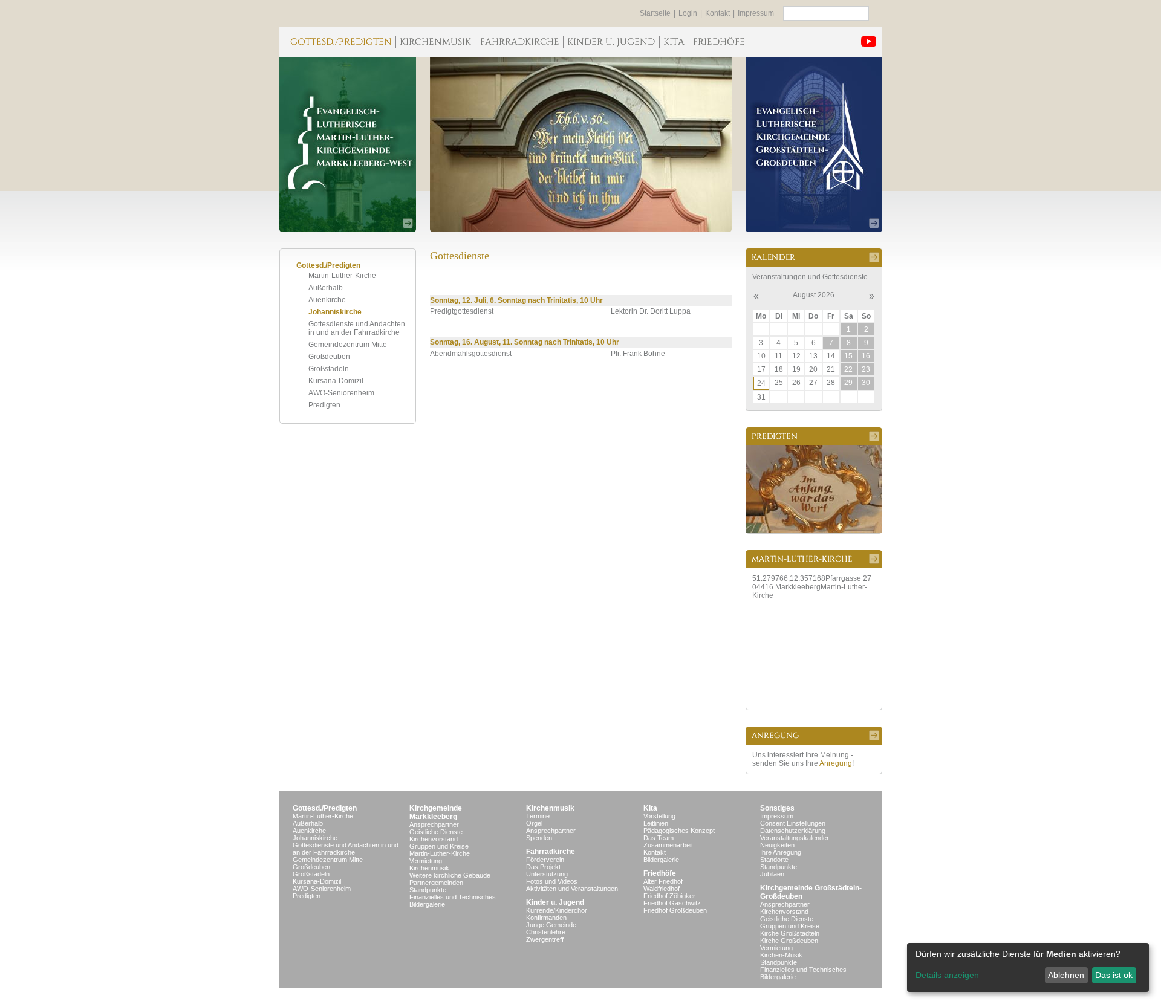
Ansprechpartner (434, 824)
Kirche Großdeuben (789, 940)
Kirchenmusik (429, 868)
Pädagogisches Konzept (679, 830)
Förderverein (545, 859)
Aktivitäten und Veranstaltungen (572, 888)
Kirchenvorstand (433, 839)
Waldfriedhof (661, 888)
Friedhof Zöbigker (669, 895)
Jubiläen (772, 874)
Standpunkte (427, 889)
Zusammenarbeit (668, 845)
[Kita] (674, 42)
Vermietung (425, 860)
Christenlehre (545, 932)
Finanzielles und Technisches (452, 897)
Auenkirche (327, 300)
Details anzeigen (947, 975)
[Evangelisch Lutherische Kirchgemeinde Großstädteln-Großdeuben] (814, 144)
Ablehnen (1066, 975)
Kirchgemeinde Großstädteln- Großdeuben (811, 892)
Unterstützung (547, 874)
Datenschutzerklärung (792, 830)
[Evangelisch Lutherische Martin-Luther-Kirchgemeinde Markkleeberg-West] (347, 144)
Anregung (835, 763)
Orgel (534, 823)
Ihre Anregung (780, 852)
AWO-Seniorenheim (341, 393)
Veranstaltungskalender (794, 837)
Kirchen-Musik (781, 955)
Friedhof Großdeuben (675, 910)
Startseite (655, 13)
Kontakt (717, 13)
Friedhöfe (659, 873)
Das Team (658, 837)
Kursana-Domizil (335, 381)
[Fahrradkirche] (519, 42)
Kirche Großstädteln (789, 933)
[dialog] (1028, 967)
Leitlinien (655, 823)
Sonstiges (777, 808)
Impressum (756, 13)
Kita (650, 808)
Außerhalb (325, 287)
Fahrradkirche (550, 851)
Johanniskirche (335, 312)
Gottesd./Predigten (325, 808)
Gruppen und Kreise (439, 846)
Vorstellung (659, 816)
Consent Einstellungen (792, 823)
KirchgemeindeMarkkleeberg (435, 812)
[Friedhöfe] (719, 42)
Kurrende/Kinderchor (556, 910)
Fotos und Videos (551, 881)
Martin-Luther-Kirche (342, 275)
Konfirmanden (546, 917)
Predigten (324, 405)
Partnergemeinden (436, 882)
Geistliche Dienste (436, 831)
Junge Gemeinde (551, 924)
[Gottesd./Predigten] (337, 42)
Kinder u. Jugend (555, 902)
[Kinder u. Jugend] (611, 42)
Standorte (774, 859)
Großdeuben (329, 356)
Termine (538, 816)
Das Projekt (543, 866)
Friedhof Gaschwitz (672, 903)
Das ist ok (1114, 975)
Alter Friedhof (663, 881)
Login (687, 13)
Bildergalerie (427, 904)
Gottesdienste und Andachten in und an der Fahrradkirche (356, 328)
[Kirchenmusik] (435, 42)
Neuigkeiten (777, 845)
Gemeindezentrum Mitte (347, 344)
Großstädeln (328, 368)
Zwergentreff (545, 939)
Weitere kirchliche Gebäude (449, 875)
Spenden (539, 837)
